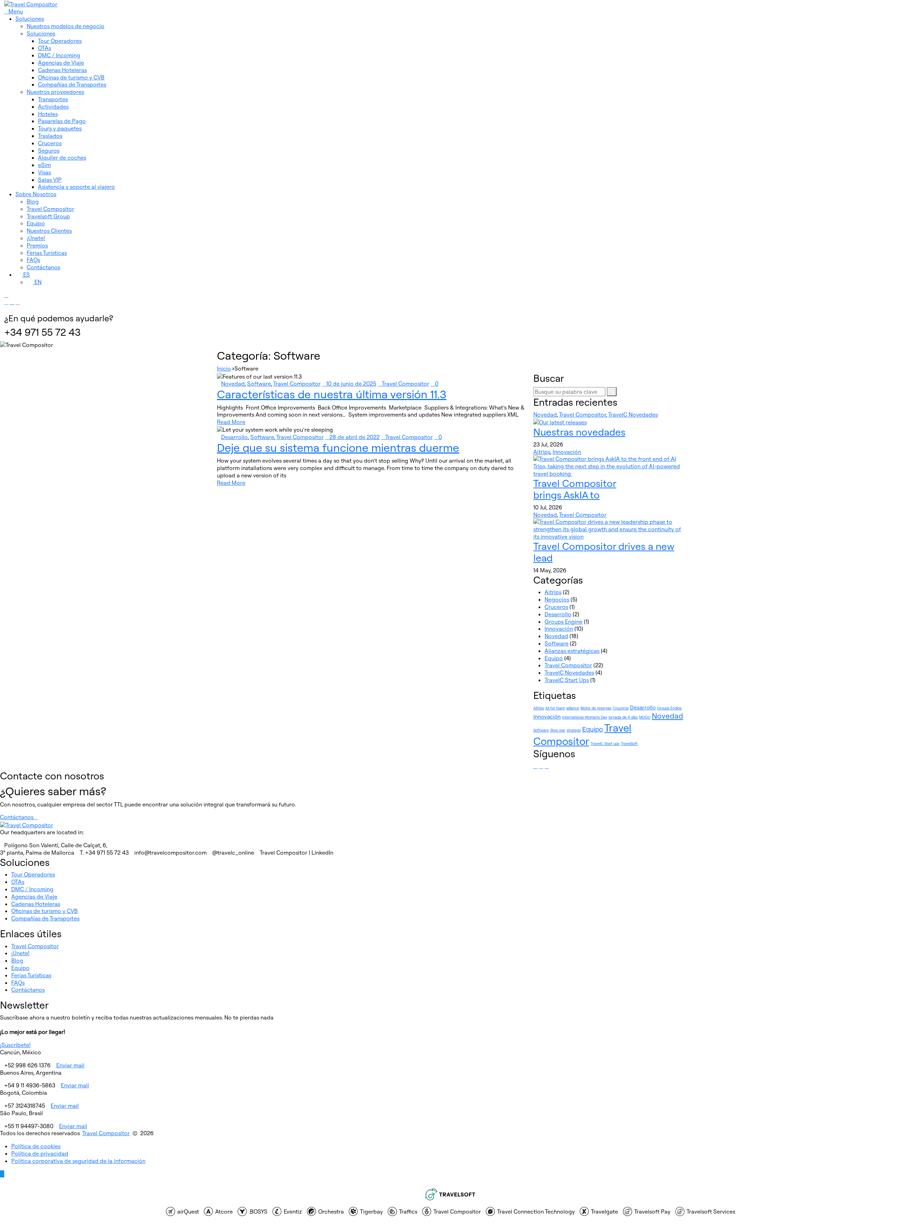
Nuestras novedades (579, 432)
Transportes (53, 99)
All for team (555, 708)
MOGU (644, 717)
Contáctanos (43, 267)
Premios (37, 245)
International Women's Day (584, 717)
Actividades (53, 106)
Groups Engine (564, 621)
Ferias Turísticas (47, 252)
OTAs (44, 47)
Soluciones (29, 18)
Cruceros (50, 143)
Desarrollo (234, 437)
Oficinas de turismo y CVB (71, 77)
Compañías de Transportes (72, 84)
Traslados (50, 135)
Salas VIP (50, 179)
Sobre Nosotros (35, 194)
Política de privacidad (39, 1153)
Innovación (567, 451)
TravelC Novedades (633, 414)
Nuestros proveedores (55, 91)
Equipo (36, 223)
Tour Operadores (60, 40)
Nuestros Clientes (49, 230)
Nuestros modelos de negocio (65, 26)
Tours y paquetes (60, 128)
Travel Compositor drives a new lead (603, 552)
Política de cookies (35, 1146)
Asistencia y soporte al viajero (76, 186)
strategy (574, 730)
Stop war (557, 730)
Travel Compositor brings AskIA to (574, 489)
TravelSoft (629, 743)
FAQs (33, 259)
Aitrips (541, 451)
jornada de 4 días (623, 717)
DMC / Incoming (59, 55)
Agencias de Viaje (61, 62)
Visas (44, 172)
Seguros (48, 150)
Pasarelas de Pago (62, 120)
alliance (572, 708)
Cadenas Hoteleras (62, 69)
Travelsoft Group (48, 216)
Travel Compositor (50, 208)
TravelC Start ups (605, 743)
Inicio (224, 368)
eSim (44, 164)
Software (259, 383)
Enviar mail (70, 1065)
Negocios (557, 599)
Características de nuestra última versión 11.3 (331, 394)
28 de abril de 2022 (354, 437)
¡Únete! (36, 238)
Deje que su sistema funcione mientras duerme (338, 448)
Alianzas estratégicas (572, 650)
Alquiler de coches (62, 157)
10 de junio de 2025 (351, 383)
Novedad (233, 383)
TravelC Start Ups (567, 679)
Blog (33, 201)
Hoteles (48, 113)
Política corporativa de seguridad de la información (78, 1160)
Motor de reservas (595, 708)
